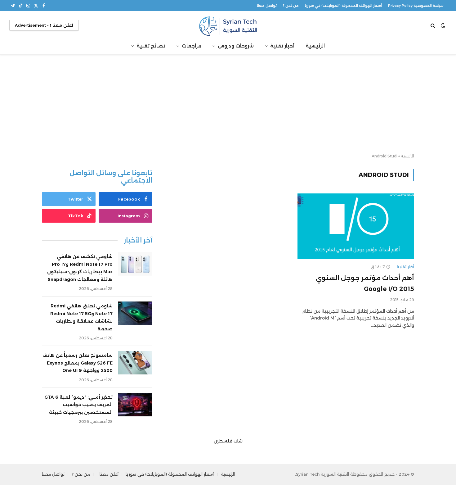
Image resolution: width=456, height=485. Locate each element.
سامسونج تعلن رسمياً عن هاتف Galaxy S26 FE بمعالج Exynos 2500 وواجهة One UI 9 (77, 362)
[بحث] (433, 25)
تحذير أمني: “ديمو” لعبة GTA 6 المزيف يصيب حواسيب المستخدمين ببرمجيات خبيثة (78, 404)
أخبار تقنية (282, 46)
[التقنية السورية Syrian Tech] (228, 25)
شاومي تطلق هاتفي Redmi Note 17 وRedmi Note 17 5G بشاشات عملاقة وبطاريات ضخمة (81, 317)
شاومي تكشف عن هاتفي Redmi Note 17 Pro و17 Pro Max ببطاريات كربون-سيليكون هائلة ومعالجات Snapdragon (80, 268)
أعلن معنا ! (107, 474)
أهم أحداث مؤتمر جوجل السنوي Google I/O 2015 (365, 283)
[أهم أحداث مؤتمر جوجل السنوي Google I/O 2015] (355, 226)
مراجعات (191, 46)
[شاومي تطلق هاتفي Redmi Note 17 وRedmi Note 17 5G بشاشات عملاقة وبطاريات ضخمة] (135, 313)
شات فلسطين (228, 441)
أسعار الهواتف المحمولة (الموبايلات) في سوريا (343, 5)
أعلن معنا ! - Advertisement (44, 25)
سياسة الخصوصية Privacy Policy (416, 5)
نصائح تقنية (150, 46)
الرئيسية (315, 46)
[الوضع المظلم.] (443, 25)
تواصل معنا (267, 5)
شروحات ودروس (236, 46)
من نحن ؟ (291, 5)
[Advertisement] (228, 104)
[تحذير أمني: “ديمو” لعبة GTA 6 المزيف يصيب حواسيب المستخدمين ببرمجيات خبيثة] (135, 404)
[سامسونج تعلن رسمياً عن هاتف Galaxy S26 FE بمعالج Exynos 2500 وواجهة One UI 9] (135, 362)
